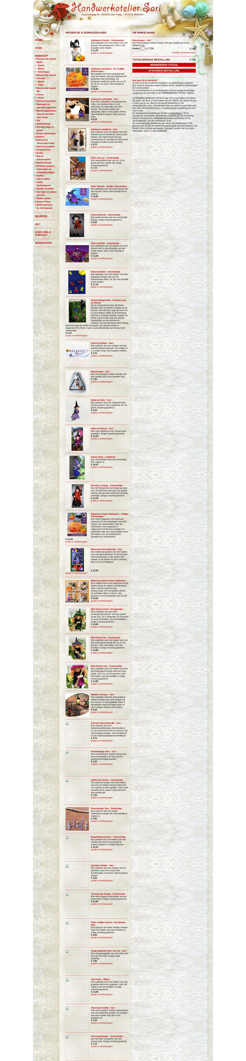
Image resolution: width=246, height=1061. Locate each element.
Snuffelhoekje (44, 124)
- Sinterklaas (43, 72)
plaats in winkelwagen (102, 53)
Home (39, 40)
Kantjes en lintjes (45, 188)
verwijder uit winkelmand (183, 52)
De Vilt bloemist (45, 208)
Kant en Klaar (44, 201)
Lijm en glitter (43, 179)
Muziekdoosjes (44, 162)
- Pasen (40, 81)
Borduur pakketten (46, 101)
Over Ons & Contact (43, 233)
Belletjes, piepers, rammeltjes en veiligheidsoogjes (46, 169)
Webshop (41, 55)
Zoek (38, 47)
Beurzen (41, 216)
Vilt (38, 120)
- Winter (40, 68)
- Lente (40, 85)
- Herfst (40, 98)
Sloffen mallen (44, 198)
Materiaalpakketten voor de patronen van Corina (46, 114)
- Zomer (40, 65)
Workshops (43, 243)
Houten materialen (46, 133)
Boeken (40, 137)
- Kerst (40, 94)
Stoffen (40, 175)
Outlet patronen (44, 205)
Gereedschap (43, 150)
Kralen (40, 153)
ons (150, 131)
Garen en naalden (46, 146)
